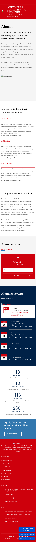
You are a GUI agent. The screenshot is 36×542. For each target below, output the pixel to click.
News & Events (7, 473)
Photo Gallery (7, 470)
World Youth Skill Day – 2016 (20, 337)
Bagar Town (7, 479)
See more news (6, 249)
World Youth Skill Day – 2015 (20, 326)
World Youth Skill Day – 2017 (20, 348)
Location (5, 476)
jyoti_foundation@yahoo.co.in (12, 498)
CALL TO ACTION (12, 434)
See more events (7, 298)
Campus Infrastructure (10, 464)
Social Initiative (8, 467)
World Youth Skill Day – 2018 (20, 360)
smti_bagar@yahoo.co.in (11, 518)
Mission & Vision (8, 460)
